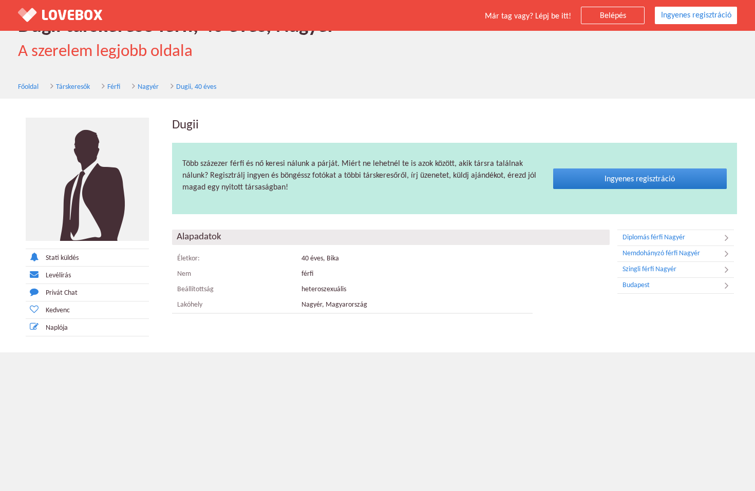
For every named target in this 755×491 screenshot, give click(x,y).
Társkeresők (73, 87)
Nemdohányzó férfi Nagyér (661, 253)
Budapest (636, 285)
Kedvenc (58, 310)
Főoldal (28, 87)
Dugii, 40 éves (196, 87)
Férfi (113, 87)
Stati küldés (62, 258)
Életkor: (188, 258)
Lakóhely (189, 305)
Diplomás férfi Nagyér (653, 237)
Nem (184, 274)
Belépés (613, 16)
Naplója (57, 328)
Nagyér (148, 87)
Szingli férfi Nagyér (649, 269)
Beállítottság (195, 289)
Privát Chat (62, 293)
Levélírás (58, 275)
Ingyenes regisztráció (696, 15)
